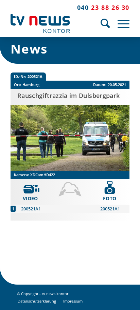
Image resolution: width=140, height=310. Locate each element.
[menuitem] (102, 23)
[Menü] (120, 23)
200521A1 (31, 209)
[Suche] (102, 23)
